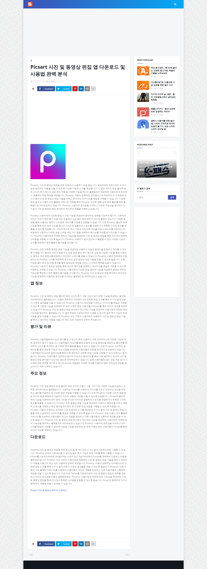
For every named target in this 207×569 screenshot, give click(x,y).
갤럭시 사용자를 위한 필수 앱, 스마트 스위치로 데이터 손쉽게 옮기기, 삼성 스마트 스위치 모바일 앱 (163, 124)
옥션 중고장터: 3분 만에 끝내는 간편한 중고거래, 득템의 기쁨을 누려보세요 (164, 70)
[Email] (87, 88)
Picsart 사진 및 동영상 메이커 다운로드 (48, 490)
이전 (127, 554)
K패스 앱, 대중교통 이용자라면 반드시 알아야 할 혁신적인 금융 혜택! (156, 167)
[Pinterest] (75, 88)
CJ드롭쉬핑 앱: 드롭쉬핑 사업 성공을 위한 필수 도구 (163, 83)
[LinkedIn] (81, 88)
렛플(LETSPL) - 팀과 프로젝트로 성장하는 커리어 (163, 110)
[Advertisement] (103, 32)
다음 (31, 554)
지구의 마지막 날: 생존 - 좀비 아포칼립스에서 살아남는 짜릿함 (163, 97)
